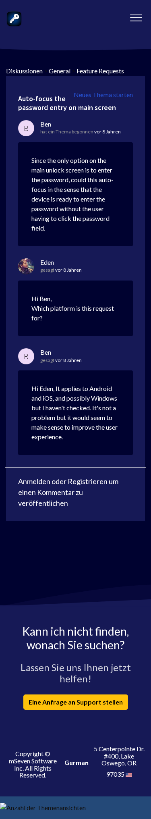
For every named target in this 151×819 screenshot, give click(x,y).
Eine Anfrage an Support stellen (76, 702)
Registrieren (88, 481)
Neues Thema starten (103, 94)
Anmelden (34, 481)
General (59, 71)
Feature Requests (100, 71)
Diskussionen (24, 71)
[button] (136, 16)
